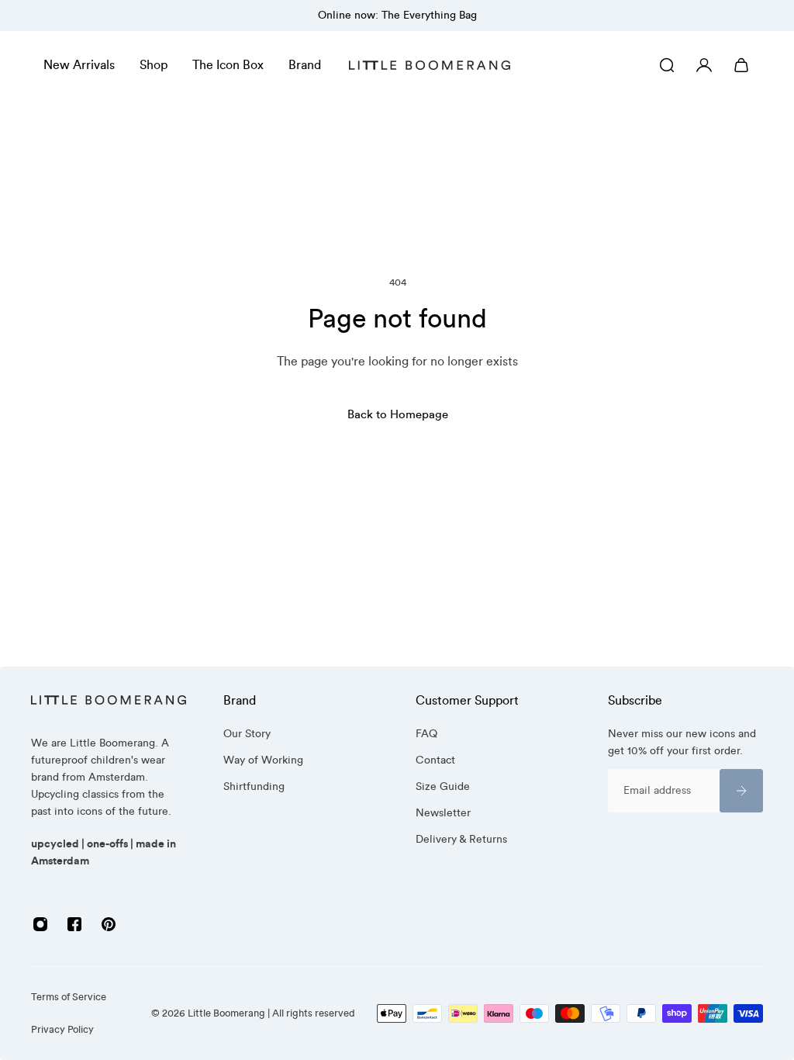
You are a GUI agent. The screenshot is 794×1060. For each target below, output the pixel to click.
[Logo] (429, 65)
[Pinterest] (108, 924)
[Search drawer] (666, 65)
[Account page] (704, 65)
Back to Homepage (397, 415)
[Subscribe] (741, 790)
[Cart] (741, 65)
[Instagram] (40, 924)
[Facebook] (74, 924)
